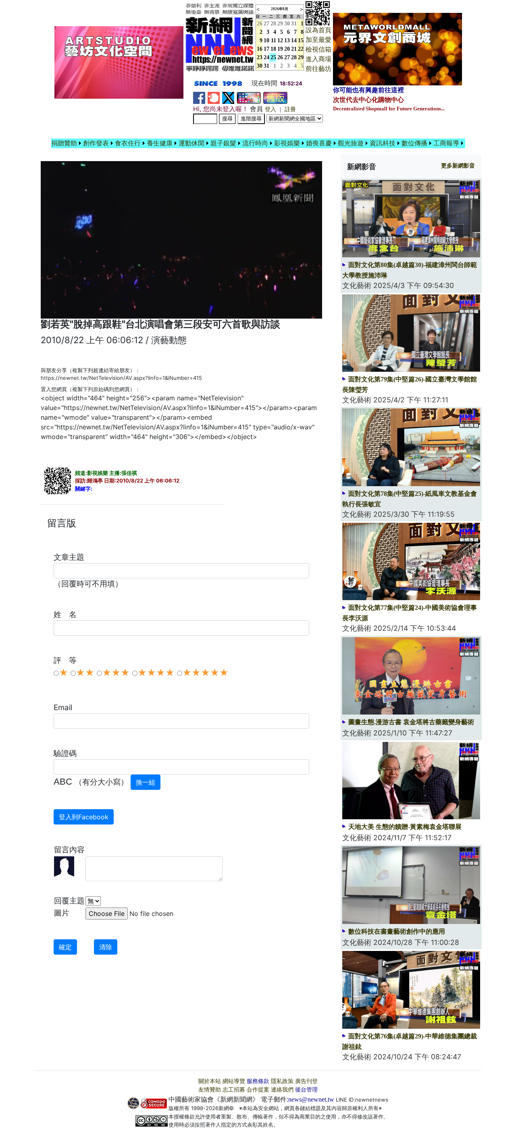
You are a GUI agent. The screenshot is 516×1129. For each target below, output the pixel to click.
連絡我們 (282, 1090)
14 (294, 40)
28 (273, 24)
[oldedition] (275, 97)
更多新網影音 (458, 166)
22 (301, 49)
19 (280, 49)
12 (280, 40)
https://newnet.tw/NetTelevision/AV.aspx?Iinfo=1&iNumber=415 (121, 378)
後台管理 (306, 1090)
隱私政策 (282, 1081)
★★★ (116, 672)
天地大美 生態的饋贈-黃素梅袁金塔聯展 (405, 826)
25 (273, 57)
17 (266, 49)
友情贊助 (209, 1090)
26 (280, 57)
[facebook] (199, 97)
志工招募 (234, 1090)
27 (266, 24)
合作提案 (258, 1090)
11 (273, 40)
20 (287, 49)
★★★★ (156, 672)
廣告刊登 (306, 1081)
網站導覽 (234, 1081)
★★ (85, 672)
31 (294, 24)
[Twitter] (228, 97)
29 (280, 24)
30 (287, 24)
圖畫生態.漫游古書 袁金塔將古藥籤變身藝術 (411, 722)
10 (266, 40)
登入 (270, 109)
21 (294, 49)
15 (301, 40)
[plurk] (214, 97)
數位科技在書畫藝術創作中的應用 (396, 931)
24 (266, 57)
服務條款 (258, 1081)
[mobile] (249, 97)
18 (273, 49)
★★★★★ (205, 672)
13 (287, 40)
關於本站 (209, 1081)
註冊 (290, 109)
